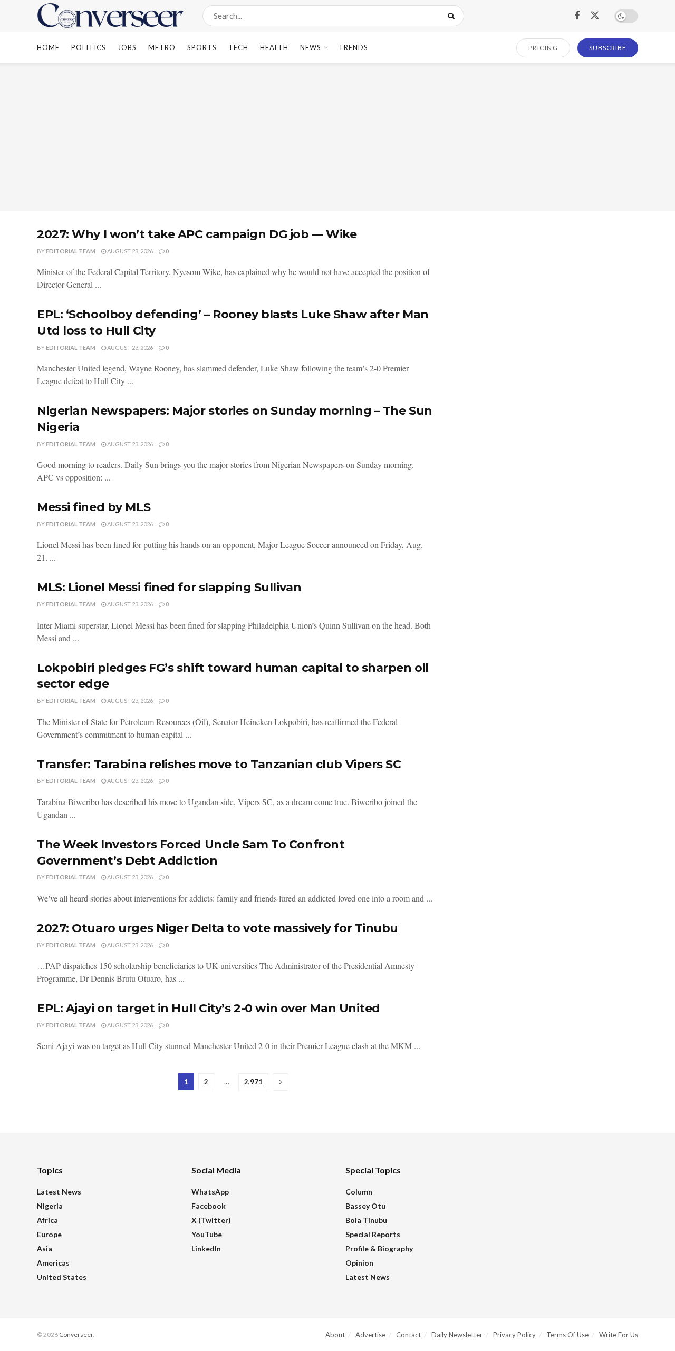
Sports (202, 47)
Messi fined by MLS (93, 507)
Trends (353, 47)
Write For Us (618, 1334)
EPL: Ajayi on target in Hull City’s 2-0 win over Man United (208, 1008)
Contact (408, 1334)
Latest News (59, 1191)
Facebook (208, 1205)
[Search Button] (453, 15)
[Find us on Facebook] (577, 16)
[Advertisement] (337, 137)
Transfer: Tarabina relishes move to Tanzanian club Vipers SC (219, 764)
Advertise (370, 1334)
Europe (49, 1234)
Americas (53, 1262)
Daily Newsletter (457, 1334)
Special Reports (372, 1234)
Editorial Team (70, 251)
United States (61, 1276)
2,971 (253, 1082)
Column (358, 1191)
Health (274, 47)
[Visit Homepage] (110, 16)
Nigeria (50, 1205)
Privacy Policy (514, 1334)
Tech (238, 47)
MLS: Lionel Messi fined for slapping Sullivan (169, 587)
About (335, 1334)
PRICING (543, 48)
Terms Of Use (567, 1334)
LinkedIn (206, 1248)
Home (48, 47)
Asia (44, 1248)
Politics (88, 47)
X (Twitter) (211, 1220)
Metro (162, 47)
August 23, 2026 (129, 251)
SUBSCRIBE (607, 48)
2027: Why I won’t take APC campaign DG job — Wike (196, 234)
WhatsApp (210, 1191)
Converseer (76, 1334)
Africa (47, 1220)
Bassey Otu (365, 1205)
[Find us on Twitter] (595, 15)
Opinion (359, 1262)
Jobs (127, 47)
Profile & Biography (379, 1248)
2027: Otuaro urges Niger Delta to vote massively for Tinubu (217, 928)
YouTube (206, 1234)
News (310, 47)
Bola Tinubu (366, 1220)
